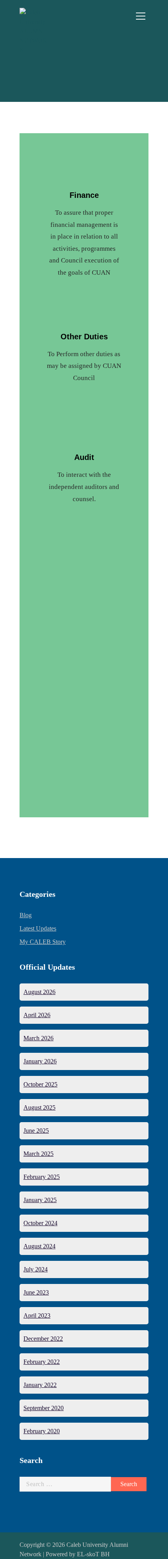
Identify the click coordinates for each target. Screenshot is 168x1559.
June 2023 (36, 1292)
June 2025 (36, 1130)
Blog (26, 915)
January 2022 (40, 1385)
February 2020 (41, 1431)
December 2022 (43, 1338)
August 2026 (39, 992)
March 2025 (38, 1153)
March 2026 (38, 1038)
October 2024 (40, 1223)
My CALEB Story (43, 941)
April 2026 (36, 1015)
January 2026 (40, 1061)
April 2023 (36, 1315)
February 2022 (41, 1361)
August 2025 (39, 1107)
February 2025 (41, 1176)
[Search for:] (65, 1484)
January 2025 (40, 1200)
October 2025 (40, 1084)
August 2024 (39, 1246)
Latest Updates (38, 928)
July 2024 (35, 1269)
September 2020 (43, 1408)
